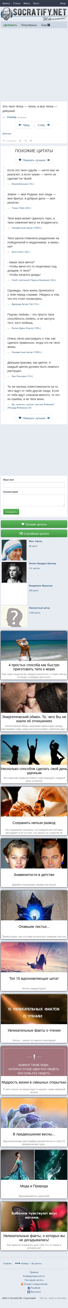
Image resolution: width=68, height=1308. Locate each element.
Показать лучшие (34, 160)
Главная (7, 1263)
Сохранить (11, 511)
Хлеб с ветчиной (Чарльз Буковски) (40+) (34, 280)
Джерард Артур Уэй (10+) (25, 304)
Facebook (35, 1287)
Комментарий (10, 491)
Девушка (6, 133)
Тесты (36, 3)
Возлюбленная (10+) (23, 183)
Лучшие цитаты (36, 524)
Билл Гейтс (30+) (21, 251)
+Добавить (10, 25)
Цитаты (6, 3)
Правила (34, 1272)
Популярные (29, 25)
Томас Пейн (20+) (21, 207)
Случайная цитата (36, 533)
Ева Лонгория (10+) (22, 376)
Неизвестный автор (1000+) (27, 227)
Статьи (16, 3)
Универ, (16, 117)
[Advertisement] (34, 65)
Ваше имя (8, 479)
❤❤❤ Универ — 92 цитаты (28, 1263)
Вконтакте (36, 1291)
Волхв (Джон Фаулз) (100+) (26, 328)
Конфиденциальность (34, 1275)
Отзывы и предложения (36, 1283)
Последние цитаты (34, 1279)
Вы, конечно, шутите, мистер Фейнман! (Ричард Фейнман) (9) (30, 406)
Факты (26, 3)
